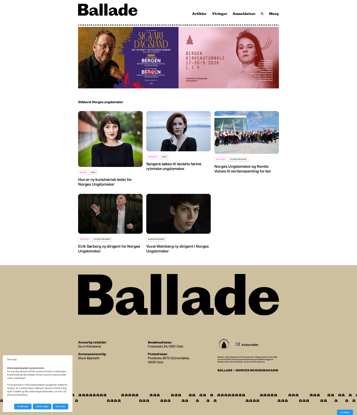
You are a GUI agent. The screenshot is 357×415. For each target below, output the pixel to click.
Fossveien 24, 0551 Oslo (165, 346)
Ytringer (219, 14)
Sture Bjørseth (89, 358)
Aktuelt (153, 157)
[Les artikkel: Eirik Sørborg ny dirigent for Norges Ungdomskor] (110, 223)
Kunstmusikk (238, 159)
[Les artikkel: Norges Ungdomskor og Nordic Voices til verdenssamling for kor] (246, 142)
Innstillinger (345, 412)
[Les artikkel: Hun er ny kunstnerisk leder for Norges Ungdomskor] (110, 149)
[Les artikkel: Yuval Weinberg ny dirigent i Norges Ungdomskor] (178, 223)
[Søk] (262, 13)
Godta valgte (42, 406)
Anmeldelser (244, 14)
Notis (83, 172)
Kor (93, 172)
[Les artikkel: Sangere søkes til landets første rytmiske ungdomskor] (178, 141)
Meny (274, 14)
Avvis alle (60, 406)
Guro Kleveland (89, 346)
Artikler (199, 14)
